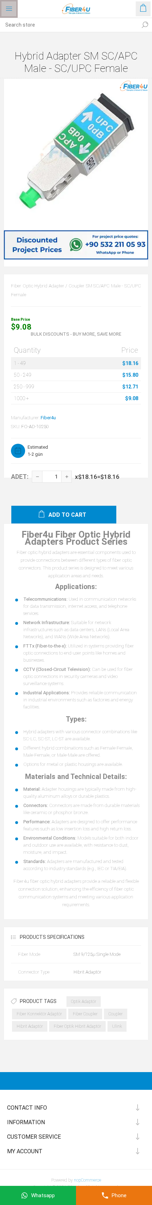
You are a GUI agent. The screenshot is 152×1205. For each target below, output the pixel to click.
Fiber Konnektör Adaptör (39, 1013)
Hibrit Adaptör (30, 1026)
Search (145, 25)
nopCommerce (87, 1180)
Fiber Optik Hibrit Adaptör (77, 1026)
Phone (119, 1195)
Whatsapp (43, 1195)
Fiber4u (48, 417)
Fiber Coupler (85, 1013)
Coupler (116, 1013)
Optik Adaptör (83, 1001)
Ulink (117, 1026)
